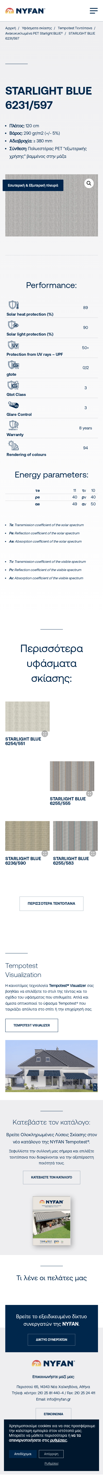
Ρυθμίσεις (52, 1463)
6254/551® (23, 741)
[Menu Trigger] (93, 10)
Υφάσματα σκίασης (37, 28)
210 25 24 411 (84, 1393)
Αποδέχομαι (22, 1454)
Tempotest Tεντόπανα (75, 28)
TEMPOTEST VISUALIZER (31, 1025)
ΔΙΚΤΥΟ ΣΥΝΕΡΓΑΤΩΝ (51, 1340)
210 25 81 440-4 (51, 1393)
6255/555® (68, 801)
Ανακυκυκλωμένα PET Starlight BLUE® (34, 33)
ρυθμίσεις (58, 1440)
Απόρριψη (51, 1454)
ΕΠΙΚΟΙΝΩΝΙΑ (53, 1414)
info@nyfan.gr (59, 1399)
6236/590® (23, 861)
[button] (89, 183)
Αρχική (10, 28)
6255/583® (71, 861)
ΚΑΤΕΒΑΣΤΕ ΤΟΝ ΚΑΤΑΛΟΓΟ (51, 1177)
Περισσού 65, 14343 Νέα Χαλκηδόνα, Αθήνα (53, 1387)
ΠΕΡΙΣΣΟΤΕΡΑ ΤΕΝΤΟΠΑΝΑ (51, 903)
